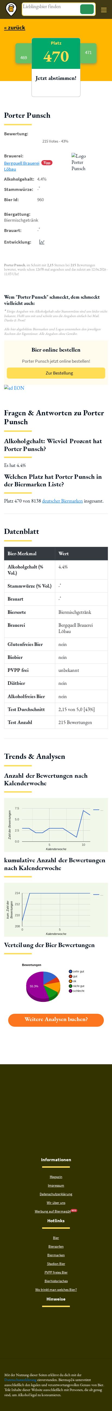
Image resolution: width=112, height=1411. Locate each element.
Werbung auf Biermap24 (53, 1211)
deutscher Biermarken (62, 501)
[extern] (38, 1317)
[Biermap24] (11, 9)
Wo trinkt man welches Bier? (56, 1289)
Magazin (56, 1176)
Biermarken (56, 1255)
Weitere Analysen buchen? (56, 1019)
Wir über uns (56, 1202)
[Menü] (104, 10)
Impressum (56, 1185)
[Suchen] (87, 9)
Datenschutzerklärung (56, 1194)
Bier (56, 1237)
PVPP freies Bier (56, 1272)
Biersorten (56, 1246)
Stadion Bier (56, 1263)
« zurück (14, 27)
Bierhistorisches (56, 1281)
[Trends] (40, 242)
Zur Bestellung (59, 373)
